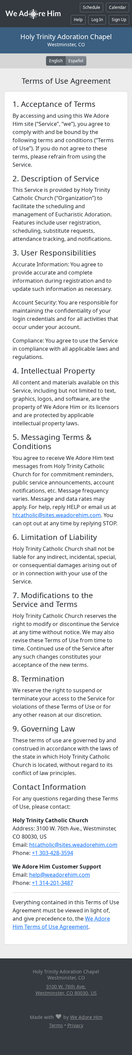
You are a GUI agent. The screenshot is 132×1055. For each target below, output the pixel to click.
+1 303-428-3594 (52, 853)
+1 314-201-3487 (52, 883)
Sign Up (119, 19)
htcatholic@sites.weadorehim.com (57, 515)
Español (75, 61)
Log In (97, 19)
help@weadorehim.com (59, 874)
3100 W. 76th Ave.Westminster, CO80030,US (66, 989)
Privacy (75, 1025)
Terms (56, 1025)
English (56, 61)
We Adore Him (86, 1017)
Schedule (91, 7)
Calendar (117, 7)
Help (78, 19)
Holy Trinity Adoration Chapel (66, 36)
